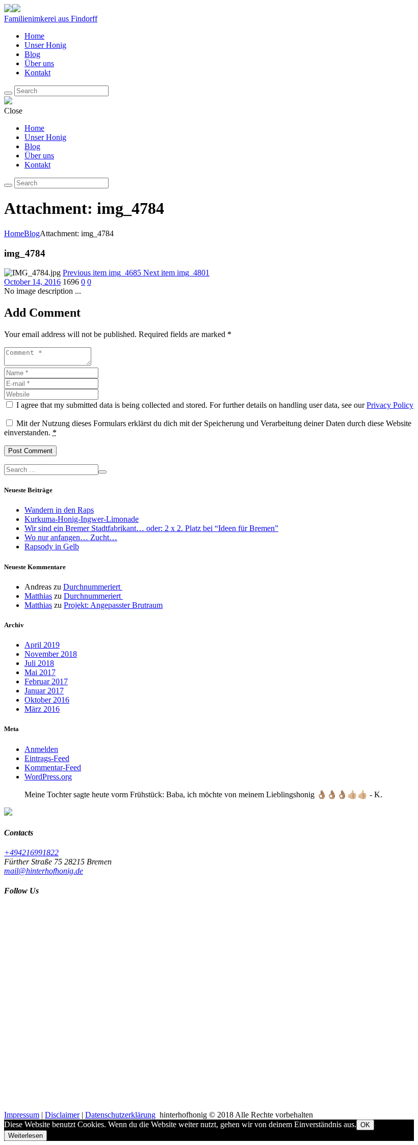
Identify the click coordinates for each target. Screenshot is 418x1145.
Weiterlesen (25, 1135)
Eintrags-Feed (46, 758)
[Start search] (8, 185)
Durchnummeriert (92, 586)
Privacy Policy (390, 405)
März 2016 (42, 709)
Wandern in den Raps (59, 510)
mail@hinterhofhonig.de (43, 871)
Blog (32, 233)
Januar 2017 (44, 690)
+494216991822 (31, 852)
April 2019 (42, 644)
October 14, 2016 (32, 281)
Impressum (21, 1114)
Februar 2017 (46, 681)
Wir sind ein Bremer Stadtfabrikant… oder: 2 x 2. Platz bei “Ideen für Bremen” (151, 528)
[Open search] (8, 93)
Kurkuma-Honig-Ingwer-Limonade (81, 519)
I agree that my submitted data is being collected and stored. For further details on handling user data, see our (214, 405)
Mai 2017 (40, 672)
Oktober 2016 (46, 699)
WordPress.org (48, 776)
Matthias (38, 596)
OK (365, 1125)
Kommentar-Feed (52, 767)
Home (14, 233)
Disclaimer (62, 1114)
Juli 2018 (39, 663)
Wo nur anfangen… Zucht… (70, 537)
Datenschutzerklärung (120, 1114)
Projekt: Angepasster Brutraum (113, 605)
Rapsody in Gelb (51, 546)
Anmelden (41, 749)
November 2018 (50, 654)
